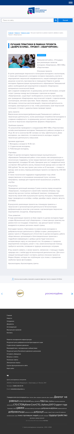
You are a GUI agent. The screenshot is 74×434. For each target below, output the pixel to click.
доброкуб (39, 411)
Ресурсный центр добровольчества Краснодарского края (25, 342)
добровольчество (29, 412)
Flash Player (45, 420)
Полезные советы (12, 360)
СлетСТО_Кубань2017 (42, 404)
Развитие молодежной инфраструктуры (19, 339)
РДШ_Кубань (49, 401)
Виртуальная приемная (14, 330)
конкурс (46, 412)
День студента (50, 397)
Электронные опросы (13, 362)
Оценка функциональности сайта (17, 365)
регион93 (41, 415)
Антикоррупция (11, 327)
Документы (10, 324)
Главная (9, 315)
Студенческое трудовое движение (18, 345)
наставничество (10, 415)
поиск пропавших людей (28, 415)
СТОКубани (24, 404)
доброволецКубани (49, 408)
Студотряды (10, 408)
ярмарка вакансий (39, 418)
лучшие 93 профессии (60, 412)
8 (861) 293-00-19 (18, 386)
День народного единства (40, 397)
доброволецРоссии (62, 408)
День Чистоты (30, 397)
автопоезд (27, 408)
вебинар (32, 408)
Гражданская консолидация (16, 397)
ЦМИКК (20, 408)
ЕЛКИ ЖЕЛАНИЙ (25, 401)
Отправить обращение (14, 354)
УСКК (14, 408)
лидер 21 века (51, 412)
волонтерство (37, 408)
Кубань (32, 401)
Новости (9, 318)
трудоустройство (58, 415)
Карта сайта (10, 368)
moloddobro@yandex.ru (18, 389)
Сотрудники (10, 321)
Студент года (60, 404)
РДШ (42, 401)
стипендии (45, 415)
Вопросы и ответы (12, 357)
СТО (15, 404)
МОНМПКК (37, 401)
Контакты (10, 333)
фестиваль (32, 418)
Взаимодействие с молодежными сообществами (22, 348)
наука (16, 415)
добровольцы (16, 411)
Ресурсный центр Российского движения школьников (24, 351)
